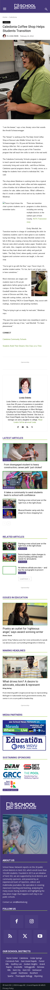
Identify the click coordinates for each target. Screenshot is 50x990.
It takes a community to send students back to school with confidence (23, 493)
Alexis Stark (7, 635)
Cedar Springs (36, 958)
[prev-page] (4, 523)
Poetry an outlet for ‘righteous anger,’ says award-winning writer (23, 630)
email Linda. (31, 422)
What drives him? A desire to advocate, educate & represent (21, 683)
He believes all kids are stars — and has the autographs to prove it (32, 569)
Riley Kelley (7, 688)
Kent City (17, 970)
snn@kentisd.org (20, 902)
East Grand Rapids (29, 961)
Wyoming (38, 976)
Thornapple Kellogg (24, 976)
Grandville (18, 967)
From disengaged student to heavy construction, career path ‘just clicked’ (23, 466)
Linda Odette (14, 36)
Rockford (34, 973)
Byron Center (12, 958)
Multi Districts (8, 487)
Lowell (14, 973)
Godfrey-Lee (16, 964)
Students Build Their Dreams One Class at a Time (22, 346)
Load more (24, 579)
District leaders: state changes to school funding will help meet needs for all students (32, 556)
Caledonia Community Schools (14, 339)
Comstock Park (12, 961)
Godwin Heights (31, 964)
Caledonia (13, 17)
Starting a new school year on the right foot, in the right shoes (32, 545)
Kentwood (37, 970)
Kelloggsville (29, 967)
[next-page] (8, 523)
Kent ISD (6, 460)
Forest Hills (7, 517)
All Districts (7, 507)
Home (5, 17)
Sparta (11, 976)
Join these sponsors (10, 790)
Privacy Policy (8, 988)
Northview (23, 973)
